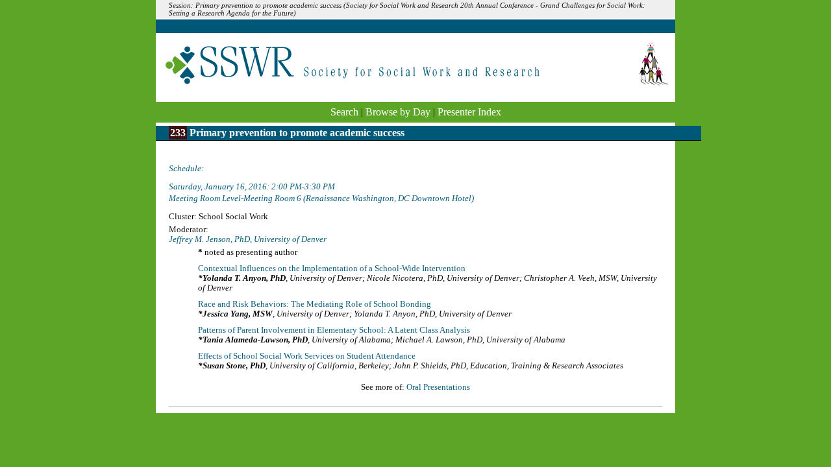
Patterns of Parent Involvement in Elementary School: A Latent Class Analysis (334, 330)
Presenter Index (469, 111)
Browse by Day (398, 111)
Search (344, 111)
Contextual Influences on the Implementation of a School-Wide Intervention (331, 268)
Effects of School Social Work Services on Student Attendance (307, 356)
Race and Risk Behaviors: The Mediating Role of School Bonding (314, 304)
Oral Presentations (438, 387)
